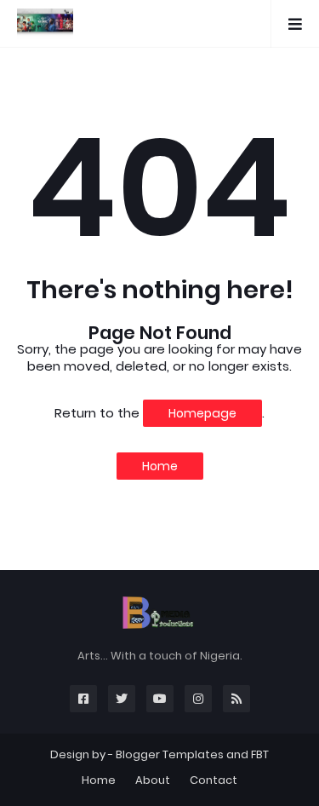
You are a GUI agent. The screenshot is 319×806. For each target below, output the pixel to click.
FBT (260, 754)
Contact (213, 780)
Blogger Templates (170, 754)
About (152, 780)
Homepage (202, 413)
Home (160, 466)
